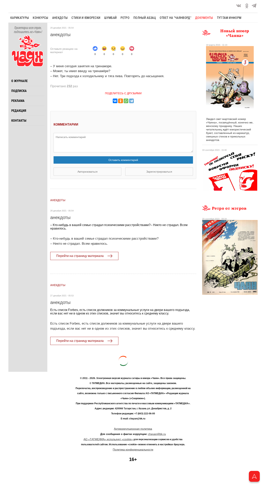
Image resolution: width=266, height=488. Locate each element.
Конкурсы (40, 18)
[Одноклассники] (120, 101)
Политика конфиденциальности (133, 449)
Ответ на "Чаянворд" (175, 18)
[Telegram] (254, 6)
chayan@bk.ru (157, 434)
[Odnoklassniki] (246, 6)
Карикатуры (19, 18)
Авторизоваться (88, 171)
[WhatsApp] (126, 101)
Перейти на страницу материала (80, 256)
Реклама (18, 101)
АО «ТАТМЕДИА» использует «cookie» (108, 439)
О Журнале (19, 81)
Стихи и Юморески (85, 18)
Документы (204, 18)
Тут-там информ (229, 18)
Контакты (18, 120)
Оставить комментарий (123, 160)
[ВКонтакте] (115, 101)
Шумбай (110, 18)
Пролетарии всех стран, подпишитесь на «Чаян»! (28, 30)
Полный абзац (144, 18)
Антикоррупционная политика (133, 428)
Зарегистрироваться (159, 171)
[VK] (238, 6)
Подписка (19, 91)
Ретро (125, 18)
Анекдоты (60, 18)
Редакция (18, 111)
